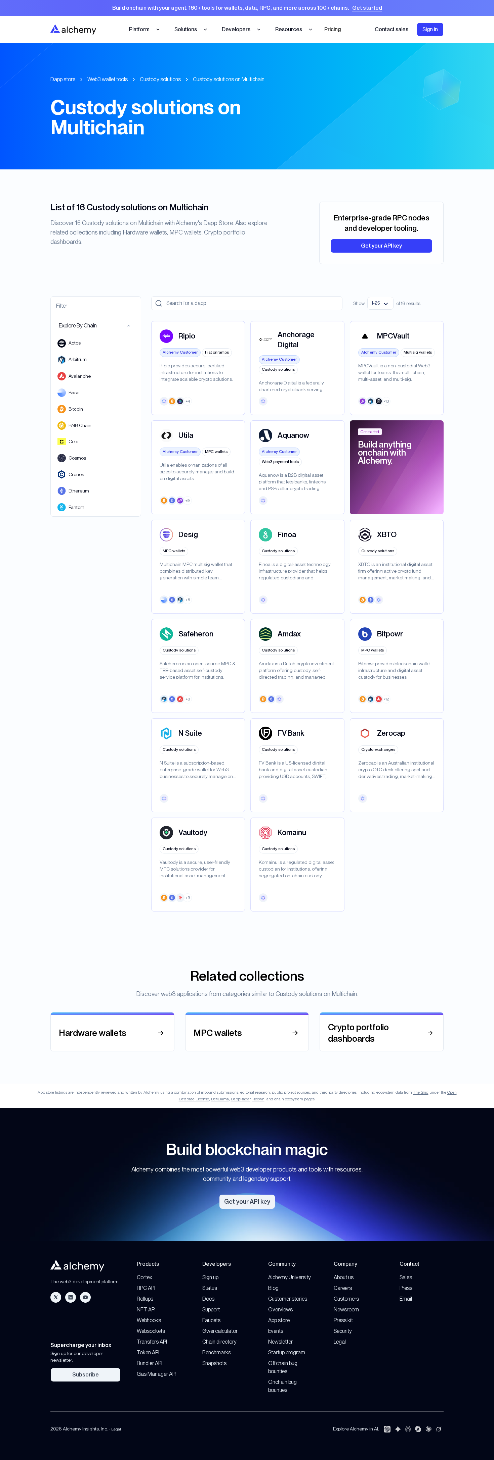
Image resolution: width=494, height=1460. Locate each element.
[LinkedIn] (70, 1297)
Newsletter (280, 1342)
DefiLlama (220, 1099)
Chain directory (219, 1342)
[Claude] (428, 1429)
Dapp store (62, 79)
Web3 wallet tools (107, 79)
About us (344, 1277)
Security (343, 1331)
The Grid (420, 1092)
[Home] (73, 29)
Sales (406, 1277)
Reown (258, 1099)
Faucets (211, 1320)
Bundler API (149, 1363)
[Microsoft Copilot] (418, 1429)
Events (275, 1331)
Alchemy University (289, 1277)
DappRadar (240, 1099)
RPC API (146, 1288)
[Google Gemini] (398, 1429)
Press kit (343, 1320)
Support (211, 1309)
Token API (148, 1352)
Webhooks (149, 1320)
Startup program (286, 1352)
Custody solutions (160, 79)
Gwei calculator (220, 1331)
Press (406, 1288)
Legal (340, 1342)
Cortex (144, 1277)
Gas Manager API (156, 1374)
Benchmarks (216, 1352)
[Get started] (247, 8)
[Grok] (439, 1429)
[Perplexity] (408, 1429)
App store (279, 1320)
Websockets (151, 1331)
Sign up (210, 1277)
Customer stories (287, 1299)
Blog (273, 1288)
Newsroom (346, 1309)
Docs (208, 1299)
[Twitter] (55, 1297)
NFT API (146, 1309)
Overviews (280, 1309)
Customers (346, 1299)
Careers (343, 1288)
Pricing (332, 29)
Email (406, 1299)
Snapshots (214, 1363)
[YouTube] (85, 1297)
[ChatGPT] (387, 1429)
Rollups (145, 1299)
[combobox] (380, 303)
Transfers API (152, 1342)
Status (209, 1288)
